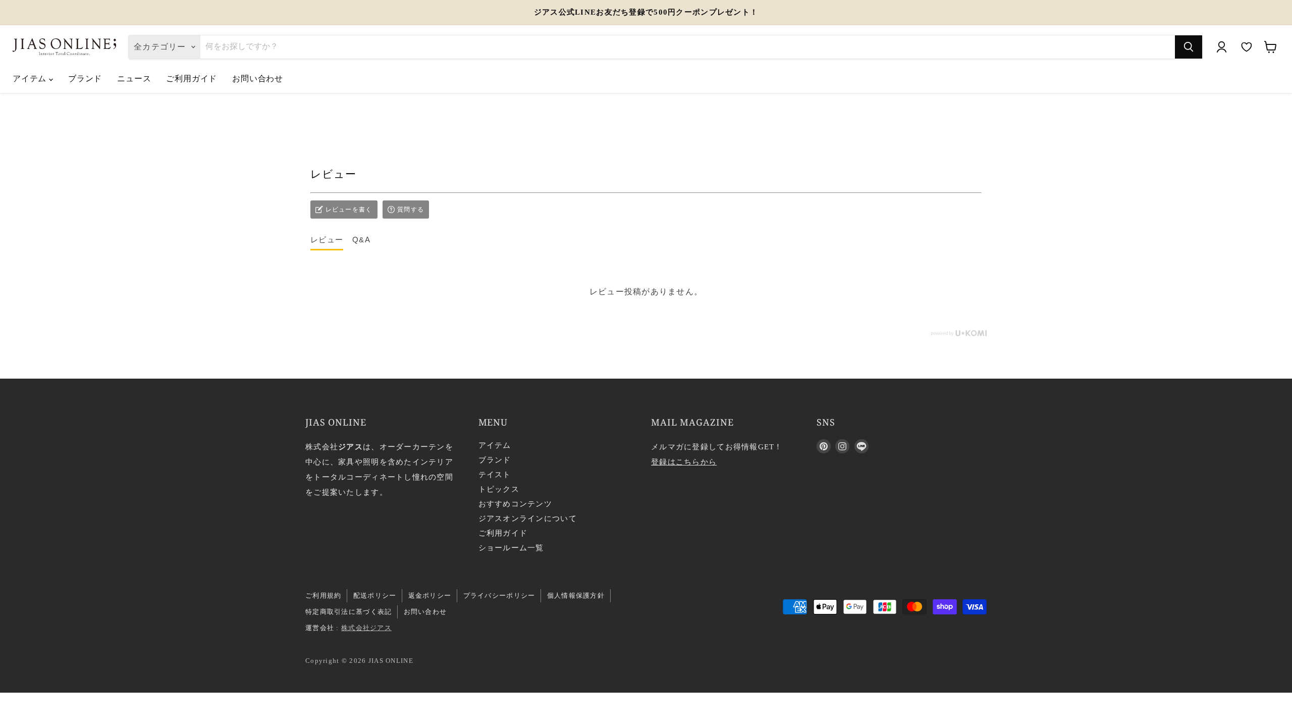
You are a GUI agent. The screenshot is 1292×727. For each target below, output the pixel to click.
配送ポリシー (375, 595)
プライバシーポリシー (499, 595)
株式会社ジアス (366, 628)
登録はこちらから (684, 462)
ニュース (134, 78)
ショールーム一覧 (511, 548)
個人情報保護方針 (576, 595)
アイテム (31, 78)
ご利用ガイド (191, 78)
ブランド (85, 78)
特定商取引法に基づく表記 (348, 611)
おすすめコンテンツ (515, 504)
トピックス (498, 489)
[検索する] (1188, 47)
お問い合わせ (257, 78)
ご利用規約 (323, 595)
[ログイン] (1221, 47)
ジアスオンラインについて (527, 518)
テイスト (494, 475)
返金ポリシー (430, 595)
